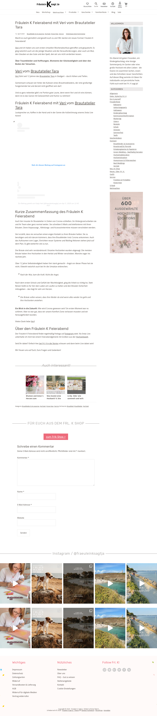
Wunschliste (87, 6)
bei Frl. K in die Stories (48, 343)
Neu (37, 12)
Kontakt (112, 6)
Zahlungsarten (18, 677)
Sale (119, 12)
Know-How (54, 34)
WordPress (99, 710)
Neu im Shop (115, 169)
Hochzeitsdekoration (121, 155)
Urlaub (112, 185)
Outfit (112, 174)
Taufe (115, 135)
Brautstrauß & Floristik (122, 146)
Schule (115, 127)
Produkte (72, 12)
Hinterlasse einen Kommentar (75, 34)
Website (20, 518)
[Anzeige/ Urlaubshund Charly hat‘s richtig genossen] (47, 583)
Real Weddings (119, 163)
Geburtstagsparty (120, 107)
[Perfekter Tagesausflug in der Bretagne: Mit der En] (110, 583)
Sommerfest (118, 132)
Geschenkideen (116, 138)
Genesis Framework (88, 710)
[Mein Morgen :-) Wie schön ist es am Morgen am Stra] (142, 583)
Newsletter (104, 6)
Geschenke (85, 12)
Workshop (46, 12)
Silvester (116, 130)
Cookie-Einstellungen (66, 688)
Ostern (116, 121)
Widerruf (16, 681)
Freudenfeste (115, 102)
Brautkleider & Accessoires (35, 34)
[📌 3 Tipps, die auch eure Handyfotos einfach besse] (78, 583)
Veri (17, 47)
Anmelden (107, 710)
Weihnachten (115, 188)
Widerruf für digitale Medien (24, 692)
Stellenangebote (64, 681)
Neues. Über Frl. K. (117, 171)
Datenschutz (17, 673)
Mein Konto (120, 6)
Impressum (17, 669)
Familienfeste (100, 12)
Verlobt (116, 166)
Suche (96, 6)
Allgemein (114, 93)
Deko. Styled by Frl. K (118, 96)
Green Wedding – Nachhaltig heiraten (128, 152)
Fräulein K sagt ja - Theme (70, 710)
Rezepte (116, 124)
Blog (113, 12)
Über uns (61, 673)
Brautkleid (70, 406)
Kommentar (23, 457)
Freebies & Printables (121, 180)
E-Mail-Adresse (24, 504)
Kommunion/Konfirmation (123, 116)
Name (20, 491)
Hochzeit (47, 34)
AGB (14, 688)
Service (61, 34)
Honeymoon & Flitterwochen (124, 160)
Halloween (117, 110)
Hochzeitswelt (82, 337)
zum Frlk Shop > (56, 436)
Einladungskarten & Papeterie (125, 149)
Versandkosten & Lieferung (24, 684)
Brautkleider (78, 406)
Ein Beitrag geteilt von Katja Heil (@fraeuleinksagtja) (38, 203)
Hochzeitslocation (120, 157)
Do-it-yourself (115, 99)
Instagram (69, 333)
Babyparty (117, 104)
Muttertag (117, 118)
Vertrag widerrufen (20, 696)
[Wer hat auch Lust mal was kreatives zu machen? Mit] (15, 583)
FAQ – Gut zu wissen (66, 677)
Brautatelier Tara (45, 71)
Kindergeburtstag (120, 113)
